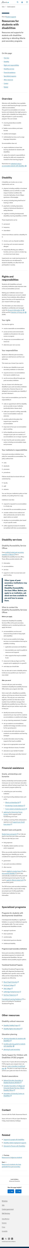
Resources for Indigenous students (12, 1157)
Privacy (3, 1227)
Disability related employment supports (15, 1143)
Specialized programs (10, 76)
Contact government (8, 1209)
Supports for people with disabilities (14, 1139)
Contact (6, 83)
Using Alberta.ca (5, 1219)
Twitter (6, 1239)
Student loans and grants (9, 834)
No (19, 1191)
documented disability (8, 873)
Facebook (3, 1239)
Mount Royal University (10, 982)
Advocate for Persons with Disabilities (14, 1146)
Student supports (11, 6)
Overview (6, 58)
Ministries (5, 1201)
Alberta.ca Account (22, 1)
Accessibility (4, 1231)
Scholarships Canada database (14, 806)
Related (6, 87)
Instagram (9, 1239)
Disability (6, 61)
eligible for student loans (14, 871)
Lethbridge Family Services (11, 992)
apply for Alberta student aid (14, 880)
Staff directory (6, 1213)
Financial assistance (9, 72)
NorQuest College (9, 985)
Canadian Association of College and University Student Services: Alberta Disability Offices (14, 1088)
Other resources (8, 80)
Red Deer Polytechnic (10, 995)
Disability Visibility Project (11, 1025)
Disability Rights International (12, 1029)
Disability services (9, 69)
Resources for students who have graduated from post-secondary (11, 1165)
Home (3, 6)
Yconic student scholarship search (15, 809)
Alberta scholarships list (12, 802)
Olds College (7, 988)
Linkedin (12, 1239)
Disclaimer (4, 1223)
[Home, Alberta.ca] (5, 2)
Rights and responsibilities (11, 65)
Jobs (3, 1205)
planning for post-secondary (12, 1049)
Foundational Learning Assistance (11, 999)
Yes (12, 1191)
